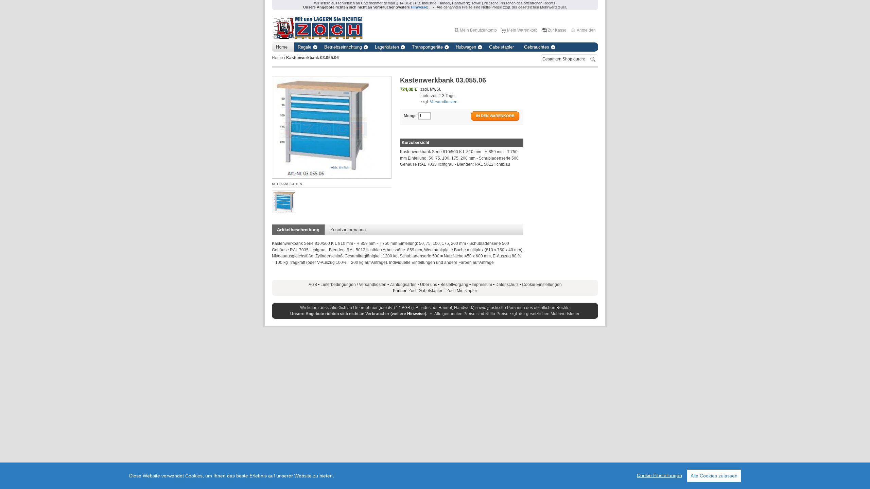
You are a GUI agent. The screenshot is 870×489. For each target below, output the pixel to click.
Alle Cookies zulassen (714, 475)
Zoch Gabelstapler (425, 290)
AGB (313, 284)
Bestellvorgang (454, 284)
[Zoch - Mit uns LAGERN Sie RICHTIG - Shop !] (317, 27)
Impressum (482, 284)
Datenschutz (507, 284)
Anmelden (586, 30)
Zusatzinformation (348, 229)
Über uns (428, 284)
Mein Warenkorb (522, 30)
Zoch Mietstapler (462, 290)
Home (277, 57)
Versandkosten (443, 101)
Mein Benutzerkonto (478, 30)
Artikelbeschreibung (298, 229)
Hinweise (416, 313)
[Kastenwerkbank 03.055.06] (283, 201)
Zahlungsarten (405, 284)
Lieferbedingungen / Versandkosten (353, 284)
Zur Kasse (557, 30)
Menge (410, 115)
